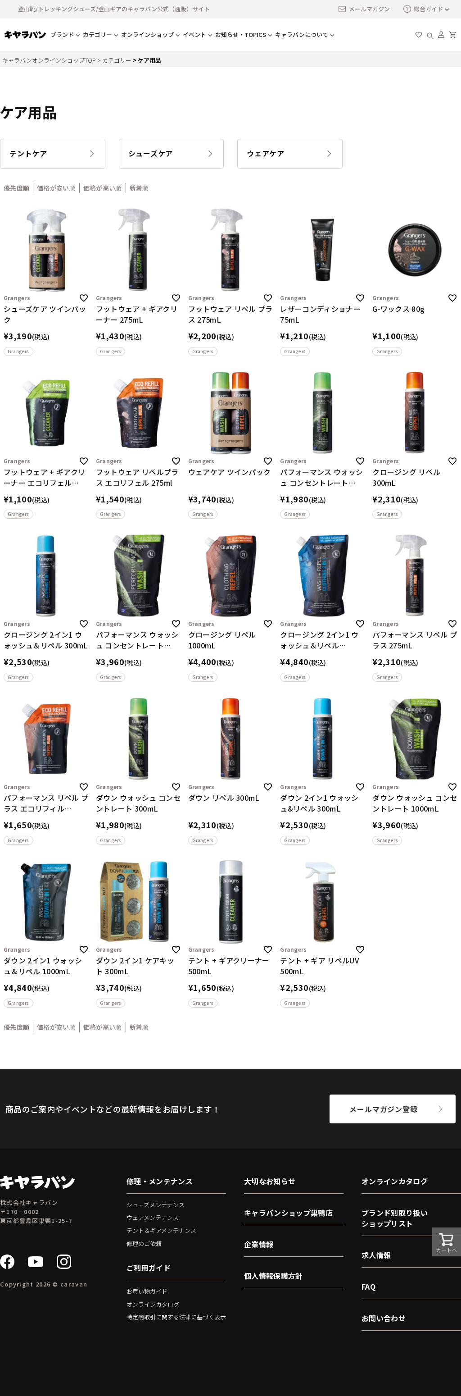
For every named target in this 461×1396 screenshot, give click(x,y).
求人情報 (376, 1255)
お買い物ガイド (147, 1291)
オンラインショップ (147, 34)
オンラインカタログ (153, 1304)
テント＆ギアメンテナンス (161, 1230)
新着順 (139, 187)
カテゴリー (116, 60)
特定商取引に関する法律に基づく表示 (176, 1317)
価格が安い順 (56, 187)
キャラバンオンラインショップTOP (49, 60)
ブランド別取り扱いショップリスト (395, 1218)
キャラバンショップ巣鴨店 (288, 1212)
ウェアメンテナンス (153, 1217)
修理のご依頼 (144, 1243)
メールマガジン (369, 9)
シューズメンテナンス (156, 1204)
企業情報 (258, 1244)
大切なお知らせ (269, 1181)
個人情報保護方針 (273, 1275)
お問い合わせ (384, 1318)
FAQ (368, 1286)
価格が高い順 (102, 187)
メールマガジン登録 (383, 1109)
